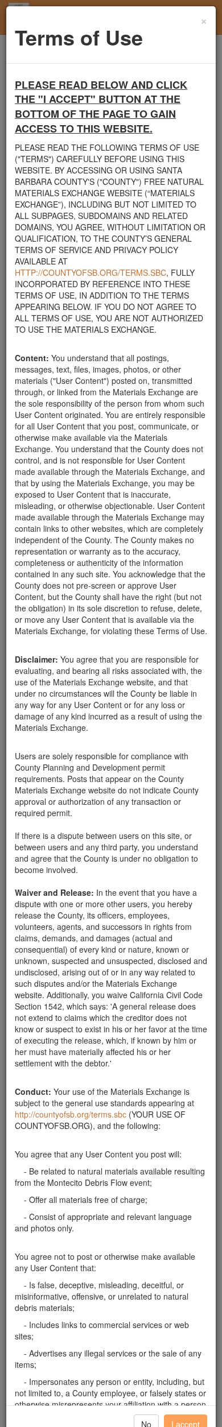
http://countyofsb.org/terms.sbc (70, 1114)
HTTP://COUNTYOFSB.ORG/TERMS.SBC (90, 272)
